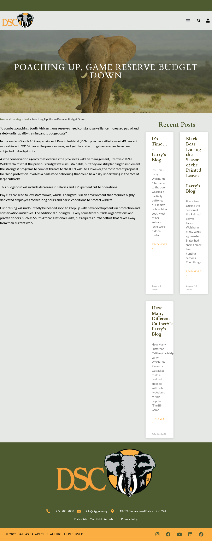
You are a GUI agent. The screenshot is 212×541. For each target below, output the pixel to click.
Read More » (159, 246)
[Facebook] (168, 534)
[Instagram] (157, 534)
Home (4, 119)
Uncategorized (19, 119)
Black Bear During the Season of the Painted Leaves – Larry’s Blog (193, 165)
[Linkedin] (190, 534)
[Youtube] (179, 534)
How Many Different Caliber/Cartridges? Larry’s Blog (171, 321)
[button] (188, 20)
